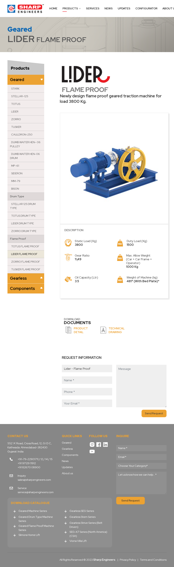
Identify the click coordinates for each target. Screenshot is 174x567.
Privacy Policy (128, 560)
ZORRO (16, 119)
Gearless (18, 278)
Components (22, 288)
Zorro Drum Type (23, 231)
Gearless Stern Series (82, 517)
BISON (15, 188)
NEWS (109, 8)
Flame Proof (18, 239)
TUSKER (16, 127)
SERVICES (92, 8)
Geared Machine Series (33, 511)
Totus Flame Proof (25, 246)
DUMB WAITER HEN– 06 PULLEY (25, 144)
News (65, 461)
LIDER (14, 111)
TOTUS (15, 104)
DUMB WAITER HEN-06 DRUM (25, 156)
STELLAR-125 (19, 96)
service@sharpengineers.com (36, 492)
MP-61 (15, 165)
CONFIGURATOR (146, 8)
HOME (53, 8)
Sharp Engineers (25, 8)
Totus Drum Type (23, 216)
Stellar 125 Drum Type (23, 206)
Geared (17, 79)
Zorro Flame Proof (25, 261)
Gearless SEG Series (81, 511)
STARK (15, 88)
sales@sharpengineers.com (34, 480)
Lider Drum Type (22, 223)
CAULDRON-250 (21, 134)
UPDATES (124, 8)
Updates (67, 467)
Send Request (154, 413)
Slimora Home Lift (29, 535)
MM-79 (15, 181)
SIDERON (16, 173)
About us (67, 473)
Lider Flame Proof (24, 254)
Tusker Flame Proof (25, 269)
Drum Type (17, 196)
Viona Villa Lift (78, 541)
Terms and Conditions (153, 560)
